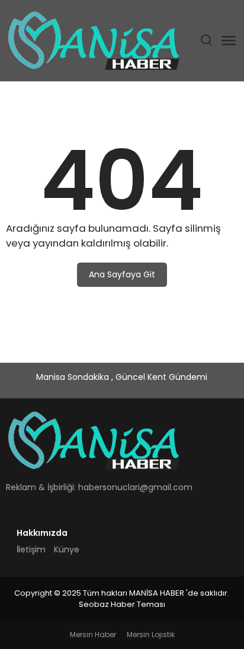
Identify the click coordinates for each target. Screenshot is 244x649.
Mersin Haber (93, 634)
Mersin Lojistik (151, 634)
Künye (66, 549)
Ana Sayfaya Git (122, 274)
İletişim (31, 549)
